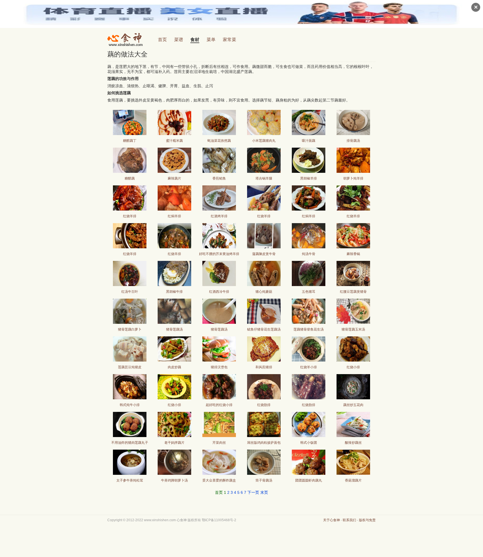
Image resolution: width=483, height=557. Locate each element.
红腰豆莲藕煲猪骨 (353, 292)
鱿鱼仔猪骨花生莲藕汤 (264, 329)
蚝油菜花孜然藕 (219, 141)
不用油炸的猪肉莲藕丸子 (129, 443)
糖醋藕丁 (129, 141)
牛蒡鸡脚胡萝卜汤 (174, 480)
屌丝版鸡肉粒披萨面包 (264, 443)
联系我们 (349, 520)
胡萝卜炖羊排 (353, 178)
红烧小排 (353, 367)
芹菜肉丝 (219, 443)
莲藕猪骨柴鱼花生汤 (308, 329)
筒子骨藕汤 (263, 480)
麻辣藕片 (174, 178)
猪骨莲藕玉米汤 (353, 329)
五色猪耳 (308, 292)
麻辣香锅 (353, 254)
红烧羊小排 (308, 367)
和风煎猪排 (263, 367)
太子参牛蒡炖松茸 (129, 480)
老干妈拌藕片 (174, 443)
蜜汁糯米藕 (174, 141)
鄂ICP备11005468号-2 (219, 520)
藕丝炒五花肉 (353, 405)
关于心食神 (331, 520)
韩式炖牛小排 (130, 405)
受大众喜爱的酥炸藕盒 (219, 480)
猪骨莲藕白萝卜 (129, 329)
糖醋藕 (130, 178)
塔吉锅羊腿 (263, 178)
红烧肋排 (264, 405)
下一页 (253, 492)
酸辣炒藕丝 (353, 443)
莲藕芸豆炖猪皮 (129, 367)
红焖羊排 (174, 216)
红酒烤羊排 (219, 216)
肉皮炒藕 (174, 367)
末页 (264, 492)
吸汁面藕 (308, 141)
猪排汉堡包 (219, 367)
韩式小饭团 (308, 443)
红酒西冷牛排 (219, 292)
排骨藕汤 (353, 141)
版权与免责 (367, 520)
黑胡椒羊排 (308, 178)
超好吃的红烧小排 (219, 405)
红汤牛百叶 (129, 292)
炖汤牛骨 (308, 254)
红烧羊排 (129, 216)
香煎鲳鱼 (219, 178)
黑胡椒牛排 (174, 292)
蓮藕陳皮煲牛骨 (264, 254)
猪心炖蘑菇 (263, 292)
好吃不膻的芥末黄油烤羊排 (219, 254)
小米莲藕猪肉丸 (264, 141)
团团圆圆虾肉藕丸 (308, 480)
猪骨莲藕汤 (174, 329)
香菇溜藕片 (353, 480)
